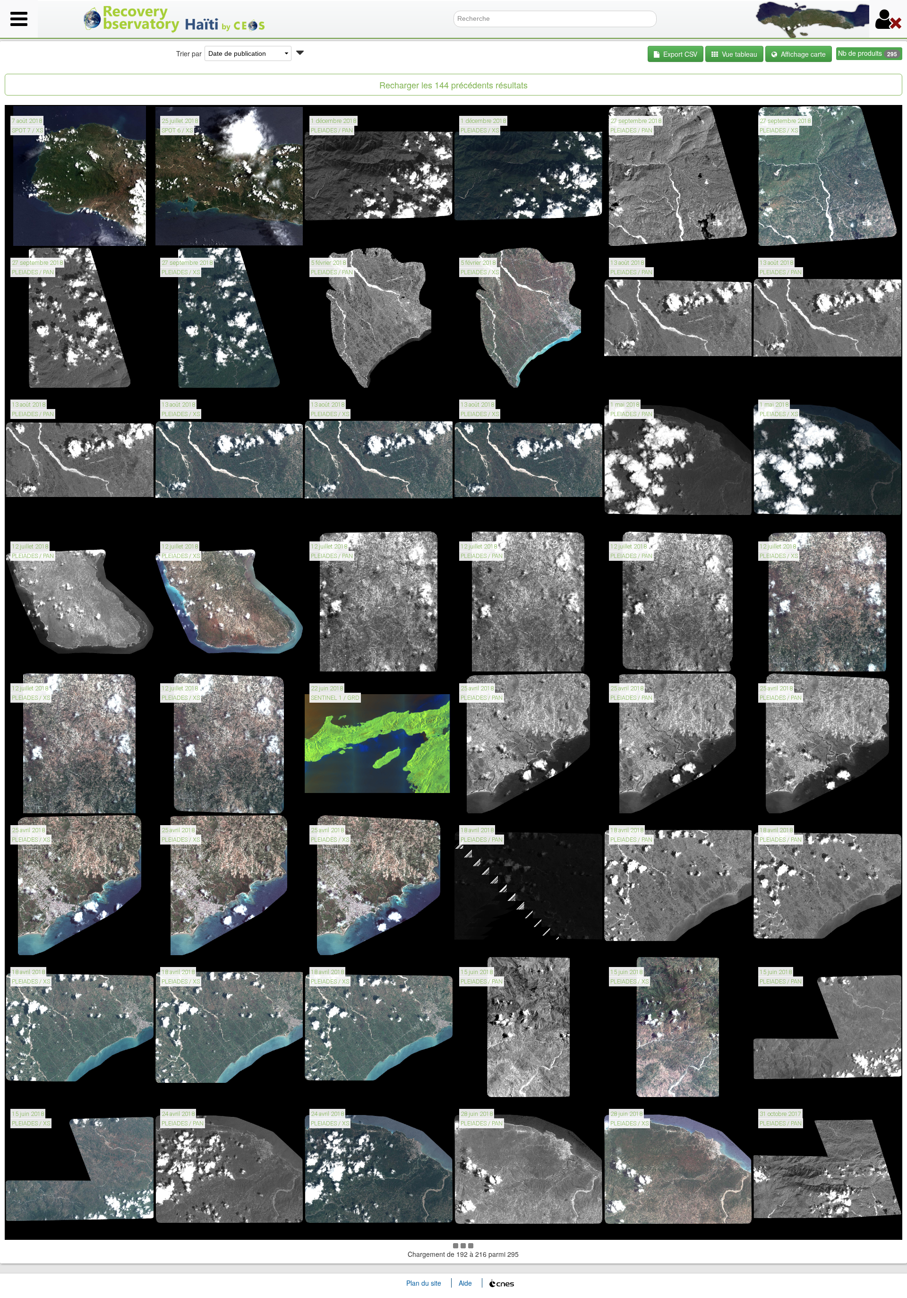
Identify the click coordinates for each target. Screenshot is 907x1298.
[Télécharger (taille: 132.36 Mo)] (340, 1083)
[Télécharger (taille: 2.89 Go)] (789, 1225)
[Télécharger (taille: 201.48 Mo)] (340, 658)
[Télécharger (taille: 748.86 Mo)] (191, 1225)
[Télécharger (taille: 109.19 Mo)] (490, 516)
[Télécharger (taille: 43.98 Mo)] (191, 941)
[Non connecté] (888, 19)
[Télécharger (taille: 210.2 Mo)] (490, 658)
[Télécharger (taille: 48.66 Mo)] (41, 800)
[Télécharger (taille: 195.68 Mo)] (490, 374)
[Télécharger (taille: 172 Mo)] (789, 800)
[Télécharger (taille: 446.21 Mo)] (640, 232)
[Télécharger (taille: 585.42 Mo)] (490, 941)
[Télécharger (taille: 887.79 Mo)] (340, 800)
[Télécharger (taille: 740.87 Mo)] (490, 1225)
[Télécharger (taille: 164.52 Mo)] (789, 516)
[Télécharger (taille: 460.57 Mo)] (41, 516)
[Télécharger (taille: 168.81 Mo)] (340, 1225)
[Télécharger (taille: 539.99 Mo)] (41, 658)
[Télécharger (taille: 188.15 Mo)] (640, 800)
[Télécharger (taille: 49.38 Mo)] (191, 800)
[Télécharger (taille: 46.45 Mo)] (789, 658)
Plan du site (423, 1283)
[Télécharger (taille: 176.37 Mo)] (490, 800)
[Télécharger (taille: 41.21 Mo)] (41, 941)
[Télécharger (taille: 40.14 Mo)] (340, 941)
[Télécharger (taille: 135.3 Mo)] (41, 1083)
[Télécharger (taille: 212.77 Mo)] (640, 658)
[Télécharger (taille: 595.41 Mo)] (789, 1083)
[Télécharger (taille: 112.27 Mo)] (191, 516)
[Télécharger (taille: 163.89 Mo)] (640, 1225)
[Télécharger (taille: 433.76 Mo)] (191, 232)
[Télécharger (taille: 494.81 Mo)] (789, 374)
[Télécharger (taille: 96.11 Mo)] (640, 1083)
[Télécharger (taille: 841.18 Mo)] (340, 374)
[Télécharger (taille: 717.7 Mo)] (640, 516)
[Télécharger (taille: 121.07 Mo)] (191, 658)
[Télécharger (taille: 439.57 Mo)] (41, 232)
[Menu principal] (19, 19)
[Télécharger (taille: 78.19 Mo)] (191, 374)
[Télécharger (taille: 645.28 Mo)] (640, 941)
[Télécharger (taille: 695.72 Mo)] (340, 232)
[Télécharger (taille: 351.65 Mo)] (41, 374)
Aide (465, 1283)
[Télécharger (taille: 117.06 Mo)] (340, 516)
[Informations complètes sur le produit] (18, 232)
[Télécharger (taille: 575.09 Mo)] (789, 941)
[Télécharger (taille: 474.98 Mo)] (640, 374)
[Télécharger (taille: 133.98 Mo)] (41, 1225)
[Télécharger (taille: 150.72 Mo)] (490, 232)
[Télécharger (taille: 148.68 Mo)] (191, 1083)
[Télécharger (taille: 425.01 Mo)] (490, 1083)
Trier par (189, 53)
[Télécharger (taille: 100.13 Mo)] (789, 232)
